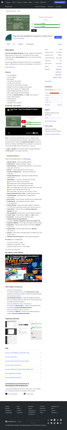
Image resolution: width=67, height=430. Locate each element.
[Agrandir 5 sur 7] (27, 329)
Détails (8, 44)
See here (32, 145)
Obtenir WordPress (59, 2)
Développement (30, 44)
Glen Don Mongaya (19, 38)
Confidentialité (8, 412)
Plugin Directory (8, 6)
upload (60, 77)
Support (60, 44)
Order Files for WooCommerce (14, 290)
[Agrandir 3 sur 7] (15, 337)
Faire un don (43, 410)
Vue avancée (48, 81)
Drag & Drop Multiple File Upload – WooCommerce (19, 303)
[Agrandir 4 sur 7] (27, 322)
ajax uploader (58, 69)
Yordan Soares (30, 394)
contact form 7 (58, 72)
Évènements (42, 408)
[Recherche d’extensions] (19, 11)
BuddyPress (54, 412)
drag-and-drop (58, 74)
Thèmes (18, 408)
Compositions (20, 412)
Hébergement (8, 410)
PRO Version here (15, 249)
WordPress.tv (31, 414)
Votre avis (47, 104)
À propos (7, 406)
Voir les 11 (60, 66)
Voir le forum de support (50, 121)
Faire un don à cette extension (52, 134)
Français (19, 421)
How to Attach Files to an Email (13, 377)
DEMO (13, 67)
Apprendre (30, 406)
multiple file (55, 77)
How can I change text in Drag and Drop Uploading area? (19, 369)
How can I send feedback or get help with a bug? (17, 352)
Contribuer (42, 406)
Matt (53, 408)
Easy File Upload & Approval (14, 295)
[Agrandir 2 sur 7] (15, 330)
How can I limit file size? (11, 356)
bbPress (53, 410)
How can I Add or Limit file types (13, 365)
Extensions (19, 410)
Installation (20, 44)
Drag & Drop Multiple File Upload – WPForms (18, 309)
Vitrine (18, 406)
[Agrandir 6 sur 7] (40, 322)
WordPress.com (55, 406)
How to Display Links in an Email (13, 373)
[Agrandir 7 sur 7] (40, 332)
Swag (41, 412)
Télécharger (58, 37)
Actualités (7, 408)
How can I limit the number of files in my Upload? (17, 361)
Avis (14, 44)
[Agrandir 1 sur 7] (15, 322)
